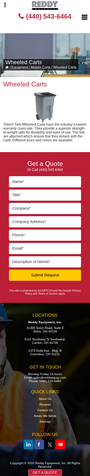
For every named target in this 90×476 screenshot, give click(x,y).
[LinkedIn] (28, 444)
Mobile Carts (40, 67)
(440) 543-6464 (48, 16)
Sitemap (45, 421)
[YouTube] (60, 444)
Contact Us (45, 410)
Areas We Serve (45, 416)
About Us (45, 398)
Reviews (45, 404)
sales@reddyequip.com (49, 377)
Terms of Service (48, 293)
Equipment (19, 67)
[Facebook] (39, 444)
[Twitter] (50, 444)
